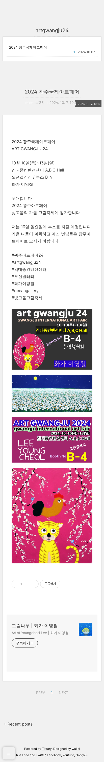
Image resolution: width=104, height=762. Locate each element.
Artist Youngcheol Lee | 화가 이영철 (40, 633)
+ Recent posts (18, 724)
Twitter (40, 755)
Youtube (68, 755)
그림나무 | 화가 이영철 (35, 625)
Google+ (82, 755)
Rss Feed (22, 755)
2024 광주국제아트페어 (28, 47)
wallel (76, 749)
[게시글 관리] (33, 584)
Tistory (47, 749)
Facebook (54, 755)
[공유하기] (26, 584)
